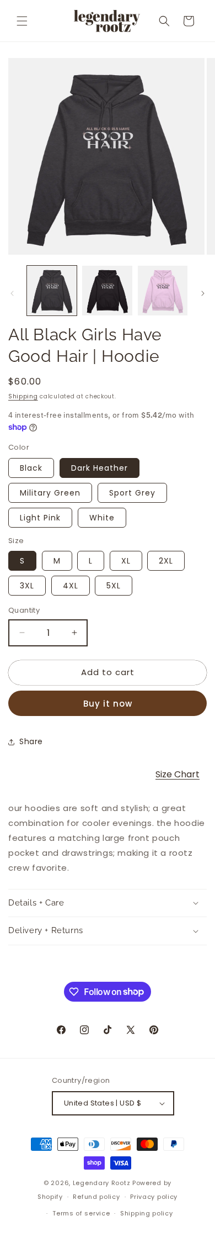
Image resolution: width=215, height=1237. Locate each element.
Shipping (23, 396)
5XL (113, 585)
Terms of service (81, 1213)
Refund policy (96, 1196)
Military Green (50, 492)
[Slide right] (203, 293)
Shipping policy (146, 1213)
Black (31, 467)
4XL (70, 585)
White (102, 517)
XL (126, 560)
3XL (27, 585)
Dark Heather (99, 467)
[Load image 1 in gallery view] (52, 290)
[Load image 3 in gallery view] (162, 290)
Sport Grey (132, 492)
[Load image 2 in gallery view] (107, 290)
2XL (166, 560)
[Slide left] (12, 293)
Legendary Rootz (102, 1182)
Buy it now (107, 703)
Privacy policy (154, 1196)
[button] (22, 21)
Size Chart (177, 774)
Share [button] (31, 741)
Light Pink (40, 517)
